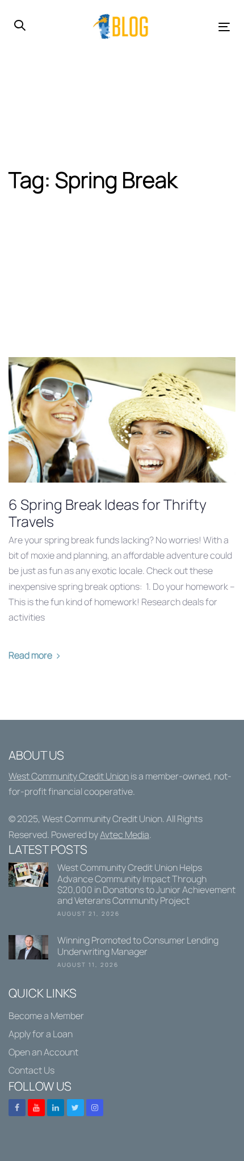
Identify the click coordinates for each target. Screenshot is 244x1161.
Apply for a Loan (41, 1034)
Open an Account (43, 1052)
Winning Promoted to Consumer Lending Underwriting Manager (122, 954)
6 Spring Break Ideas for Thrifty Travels (108, 513)
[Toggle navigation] (194, 27)
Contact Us (31, 1070)
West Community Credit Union (69, 776)
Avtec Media (124, 834)
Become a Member (46, 1015)
